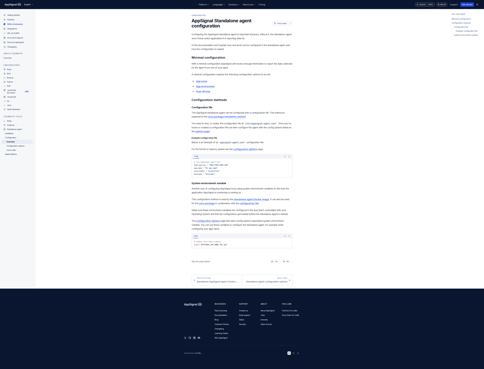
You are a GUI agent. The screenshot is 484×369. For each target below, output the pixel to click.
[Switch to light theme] (293, 353)
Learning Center (221, 333)
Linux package (207, 203)
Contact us (243, 311)
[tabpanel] (242, 168)
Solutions (232, 4)
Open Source (266, 324)
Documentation (221, 315)
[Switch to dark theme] (298, 353)
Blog (216, 320)
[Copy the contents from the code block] (285, 156)
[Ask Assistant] (289, 156)
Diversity (264, 320)
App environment (205, 86)
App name (201, 81)
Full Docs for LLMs (289, 311)
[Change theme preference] (477, 4)
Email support (244, 315)
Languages (218, 4)
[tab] (196, 156)
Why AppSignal (221, 338)
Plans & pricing (221, 311)
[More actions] (290, 23)
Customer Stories (222, 324)
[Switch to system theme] (289, 353)
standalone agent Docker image (251, 199)
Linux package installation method (227, 116)
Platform (203, 4)
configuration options (245, 149)
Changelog (219, 329)
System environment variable (466, 35)
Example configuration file (466, 31)
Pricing (262, 4)
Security (242, 324)
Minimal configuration (461, 19)
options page (202, 131)
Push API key (203, 91)
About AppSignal (268, 311)
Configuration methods (461, 23)
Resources (248, 4)
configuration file (249, 203)
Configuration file (461, 27)
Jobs (263, 315)
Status (241, 320)
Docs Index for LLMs (290, 315)
